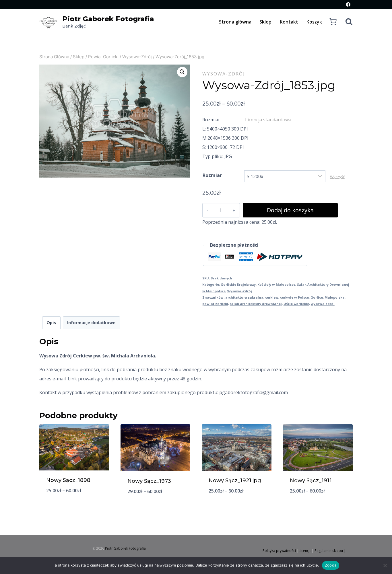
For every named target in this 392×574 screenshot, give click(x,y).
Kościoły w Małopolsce (276, 284)
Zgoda (330, 565)
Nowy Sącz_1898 (68, 480)
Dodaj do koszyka (290, 210)
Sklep (265, 22)
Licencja (305, 550)
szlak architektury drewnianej (256, 303)
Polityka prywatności (279, 550)
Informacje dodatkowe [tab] (91, 322)
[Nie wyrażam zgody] (385, 565)
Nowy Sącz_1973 (149, 481)
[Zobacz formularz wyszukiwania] (346, 22)
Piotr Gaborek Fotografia (125, 548)
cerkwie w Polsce (294, 297)
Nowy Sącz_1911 (311, 480)
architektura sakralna (244, 297)
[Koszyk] (333, 22)
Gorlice (317, 297)
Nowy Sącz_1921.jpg (235, 480)
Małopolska (335, 297)
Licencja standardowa (268, 119)
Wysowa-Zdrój (223, 74)
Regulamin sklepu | (330, 550)
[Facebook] (348, 4)
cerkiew (271, 297)
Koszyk (314, 22)
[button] (182, 72)
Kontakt (289, 22)
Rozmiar (212, 175)
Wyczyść (337, 176)
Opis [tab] (51, 322)
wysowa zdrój (323, 303)
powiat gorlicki (215, 303)
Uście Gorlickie (296, 303)
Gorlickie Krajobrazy (238, 284)
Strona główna (235, 22)
